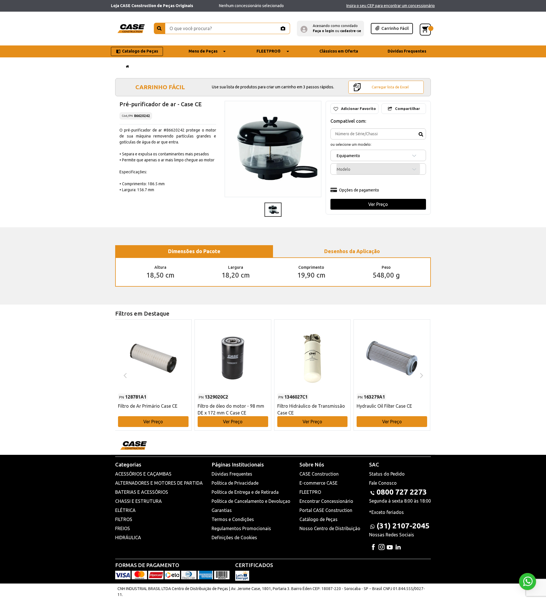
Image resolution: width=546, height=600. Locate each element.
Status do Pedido (387, 473)
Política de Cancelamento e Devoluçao (251, 501)
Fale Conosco (383, 483)
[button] (330, 28)
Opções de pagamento (359, 190)
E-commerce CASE (318, 483)
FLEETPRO (310, 492)
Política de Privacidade (235, 483)
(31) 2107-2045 (403, 526)
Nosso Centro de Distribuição (329, 528)
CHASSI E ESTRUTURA (138, 501)
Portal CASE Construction (325, 510)
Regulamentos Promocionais (241, 528)
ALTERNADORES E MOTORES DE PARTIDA (159, 483)
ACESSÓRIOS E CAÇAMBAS (143, 473)
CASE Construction (319, 473)
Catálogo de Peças (318, 519)
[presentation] (124, 375)
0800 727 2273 (402, 492)
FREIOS (122, 528)
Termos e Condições (233, 519)
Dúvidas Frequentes (232, 473)
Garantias (222, 510)
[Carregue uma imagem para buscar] (283, 28)
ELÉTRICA (125, 510)
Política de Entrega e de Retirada (245, 492)
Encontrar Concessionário (326, 501)
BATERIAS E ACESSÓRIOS (141, 492)
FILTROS (123, 519)
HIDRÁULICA (128, 537)
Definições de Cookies (234, 537)
